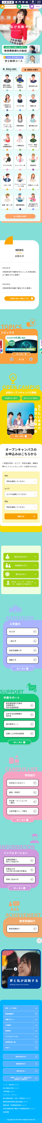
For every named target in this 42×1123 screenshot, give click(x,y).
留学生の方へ (21, 574)
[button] (12, 359)
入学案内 (8, 1025)
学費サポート (9, 1019)
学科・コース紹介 (11, 1008)
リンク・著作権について (11, 1085)
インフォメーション (11, 1036)
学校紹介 (8, 1031)
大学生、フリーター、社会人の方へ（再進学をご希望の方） (22, 583)
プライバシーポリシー (10, 1095)
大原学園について (9, 1091)
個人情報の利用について (11, 1088)
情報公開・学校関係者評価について (14, 1105)
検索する (21, 516)
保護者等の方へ (21, 565)
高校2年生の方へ (21, 556)
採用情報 (6, 1112)
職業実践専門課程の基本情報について (15, 1102)
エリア (7, 488)
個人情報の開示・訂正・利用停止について (17, 1098)
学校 (6, 501)
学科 (6, 476)
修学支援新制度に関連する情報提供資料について (19, 1108)
